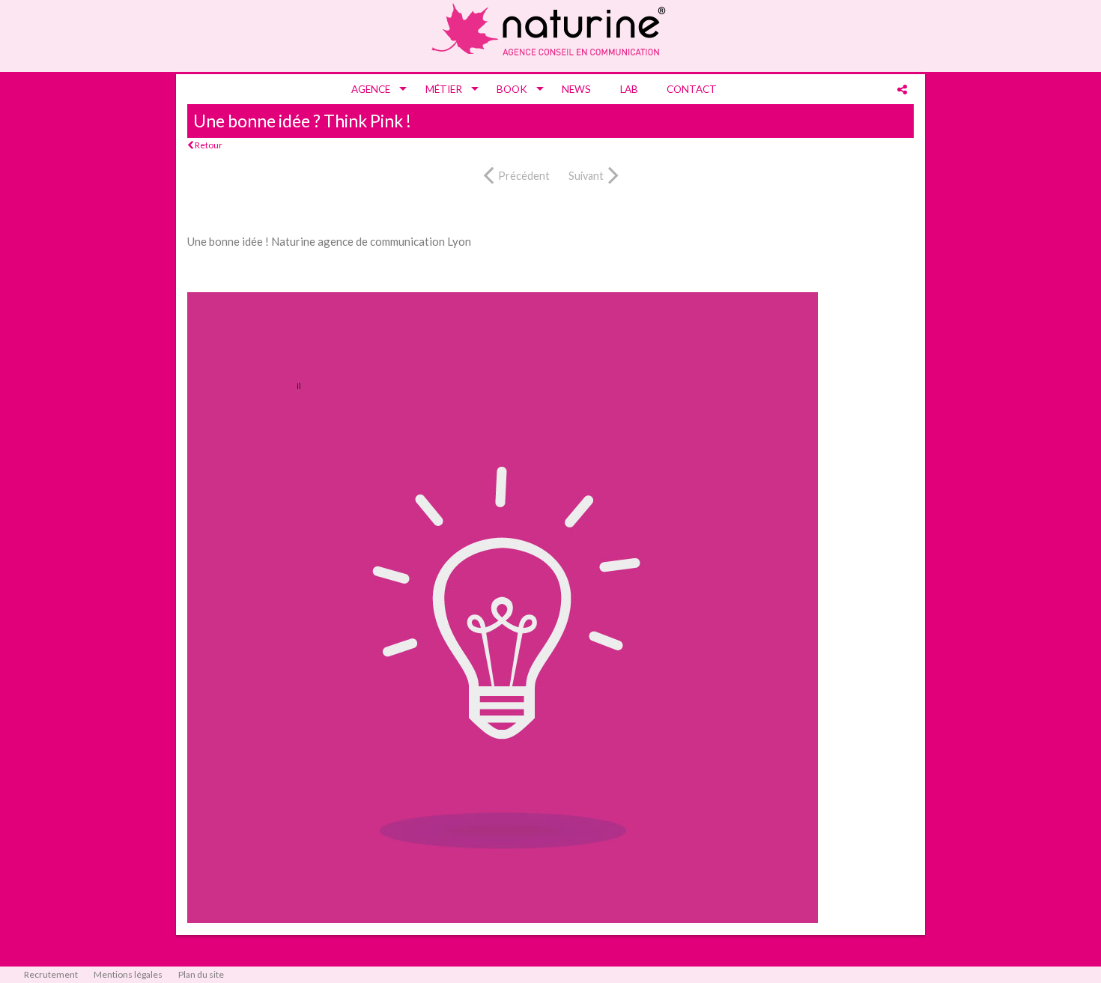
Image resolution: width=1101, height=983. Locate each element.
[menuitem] (373, 89)
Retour (207, 145)
